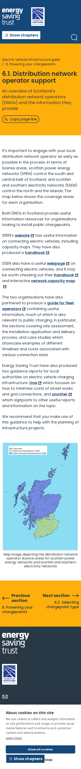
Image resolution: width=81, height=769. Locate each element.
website (22, 235)
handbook (35, 252)
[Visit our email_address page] (5, 697)
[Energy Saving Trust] (12, 16)
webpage (56, 263)
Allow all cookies (40, 749)
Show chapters (24, 35)
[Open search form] (74, 37)
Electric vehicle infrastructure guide (31, 59)
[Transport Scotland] (9, 674)
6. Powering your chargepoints (30, 64)
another (60, 394)
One (33, 382)
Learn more (14, 738)
